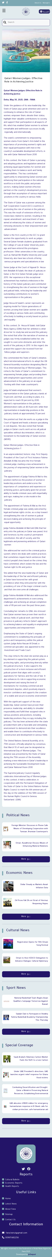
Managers (46, 3)
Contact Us (10, 1220)
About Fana (10, 1209)
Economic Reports (13, 1183)
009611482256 (12, 1238)
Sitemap (9, 1215)
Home (8, 1199)
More (23, 859)
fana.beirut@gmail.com (16, 1233)
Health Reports (12, 1186)
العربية (45, 12)
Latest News (11, 1204)
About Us (38, 3)
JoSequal (32, 1255)
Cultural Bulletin (12, 1180)
